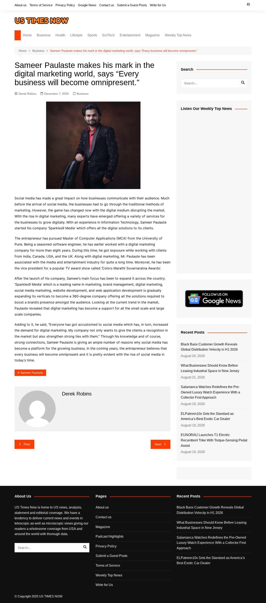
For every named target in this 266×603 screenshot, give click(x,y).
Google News (87, 5)
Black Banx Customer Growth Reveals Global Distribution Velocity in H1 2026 (209, 347)
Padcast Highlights (109, 536)
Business (43, 35)
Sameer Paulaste (31, 372)
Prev (27, 444)
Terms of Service (41, 5)
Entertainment (130, 35)
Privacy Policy (65, 5)
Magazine (152, 35)
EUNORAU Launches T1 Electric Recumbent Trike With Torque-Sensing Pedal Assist (214, 440)
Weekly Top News (178, 35)
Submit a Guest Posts (132, 5)
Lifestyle (76, 35)
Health (60, 35)
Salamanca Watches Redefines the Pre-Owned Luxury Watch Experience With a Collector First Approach (210, 392)
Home (27, 35)
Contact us (106, 5)
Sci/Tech (108, 35)
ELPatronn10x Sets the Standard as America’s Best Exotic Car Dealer (207, 416)
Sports (92, 35)
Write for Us (158, 5)
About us (21, 5)
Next (158, 444)
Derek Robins (27, 93)
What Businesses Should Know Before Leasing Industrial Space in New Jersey (210, 368)
